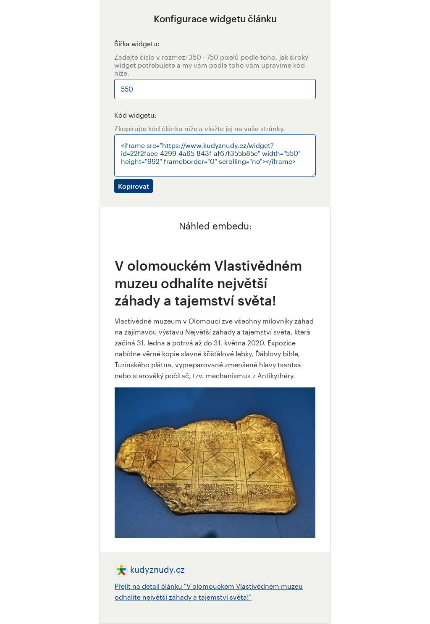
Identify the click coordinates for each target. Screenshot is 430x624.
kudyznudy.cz (157, 569)
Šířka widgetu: (137, 43)
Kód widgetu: (135, 115)
